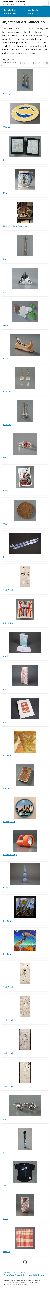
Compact (7, 788)
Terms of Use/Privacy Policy (15, 1275)
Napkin (6, 1252)
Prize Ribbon (9, 623)
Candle (6, 888)
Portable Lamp (10, 855)
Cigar (5, 1152)
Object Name (27, 63)
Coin (5, 524)
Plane (5, 358)
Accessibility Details (36, 1275)
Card (5, 656)
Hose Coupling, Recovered (15, 226)
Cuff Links (8, 1119)
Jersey (6, 1185)
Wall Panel (8, 590)
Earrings (7, 94)
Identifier (38, 63)
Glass (5, 325)
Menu (5, 689)
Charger (7, 127)
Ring (5, 458)
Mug (5, 193)
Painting (7, 755)
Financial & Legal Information (16, 1272)
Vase (5, 1219)
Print (5, 491)
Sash (5, 557)
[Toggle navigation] (45, 3)
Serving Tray (9, 822)
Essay (5, 160)
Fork (5, 259)
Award (6, 292)
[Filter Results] (47, 63)
